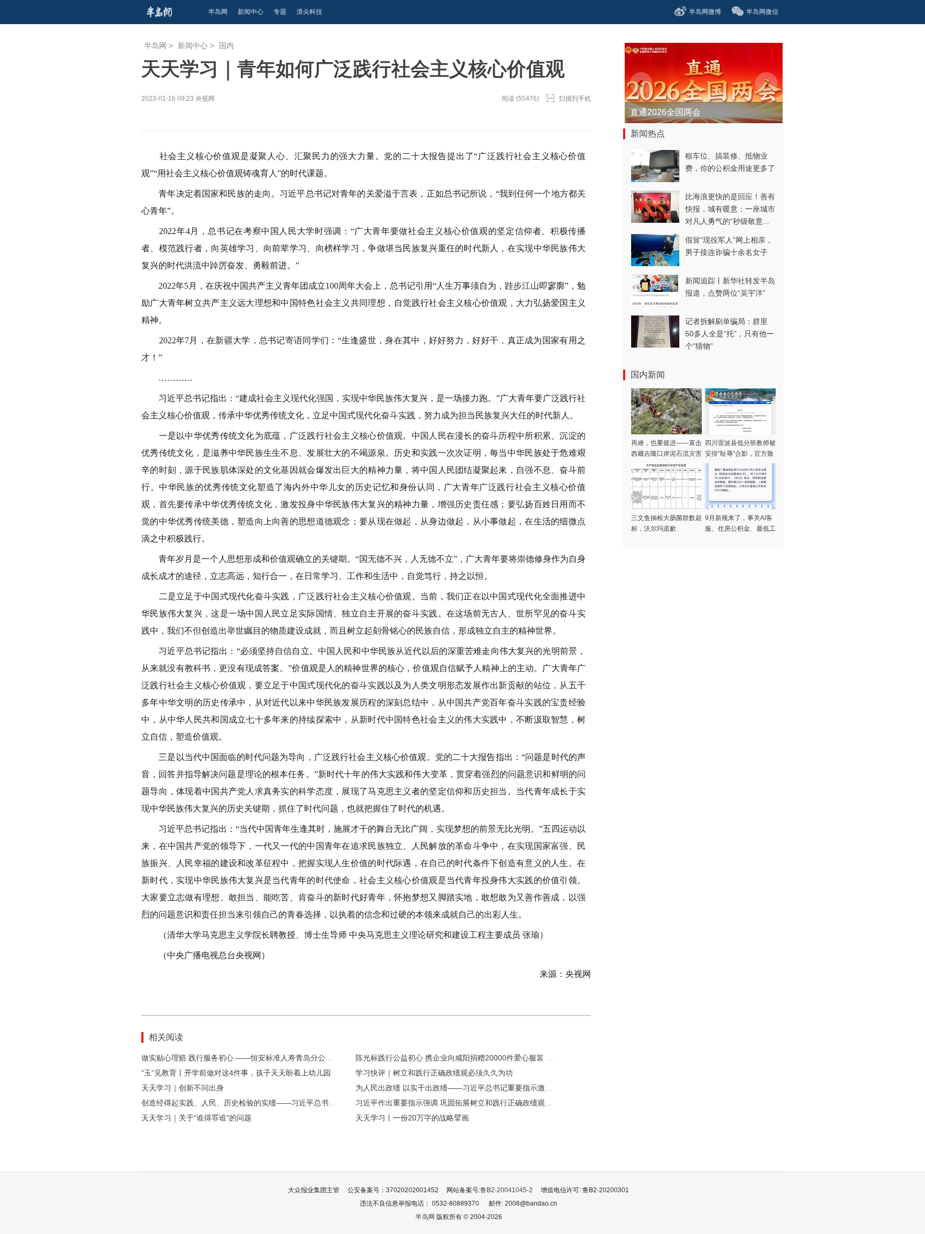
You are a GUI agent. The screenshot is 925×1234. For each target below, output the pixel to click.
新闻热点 (648, 133)
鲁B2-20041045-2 (506, 1190)
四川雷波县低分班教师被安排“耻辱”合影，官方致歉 (740, 453)
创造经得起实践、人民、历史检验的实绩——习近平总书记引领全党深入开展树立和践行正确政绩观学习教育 (321, 1102)
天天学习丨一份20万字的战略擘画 (412, 1117)
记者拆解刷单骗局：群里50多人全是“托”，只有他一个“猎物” (729, 333)
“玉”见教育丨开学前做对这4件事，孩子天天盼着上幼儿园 (236, 1073)
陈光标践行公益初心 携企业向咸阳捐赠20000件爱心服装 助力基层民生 (473, 1058)
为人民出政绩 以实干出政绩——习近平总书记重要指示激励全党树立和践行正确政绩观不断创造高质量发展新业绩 (543, 1087)
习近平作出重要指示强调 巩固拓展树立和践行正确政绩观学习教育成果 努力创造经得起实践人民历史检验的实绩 (541, 1102)
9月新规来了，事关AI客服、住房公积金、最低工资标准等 (740, 528)
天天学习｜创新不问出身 (182, 1087)
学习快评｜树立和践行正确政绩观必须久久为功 (434, 1073)
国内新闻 (648, 374)
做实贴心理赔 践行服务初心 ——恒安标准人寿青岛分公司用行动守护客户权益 (270, 1058)
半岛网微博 (705, 12)
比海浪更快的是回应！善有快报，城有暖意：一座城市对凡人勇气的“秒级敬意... (730, 208)
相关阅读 (166, 1037)
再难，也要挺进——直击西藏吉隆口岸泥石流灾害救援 (666, 453)
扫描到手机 (575, 98)
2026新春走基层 (661, 112)
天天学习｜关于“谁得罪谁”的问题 (196, 1117)
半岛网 (155, 45)
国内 (226, 45)
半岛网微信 (762, 12)
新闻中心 (193, 45)
